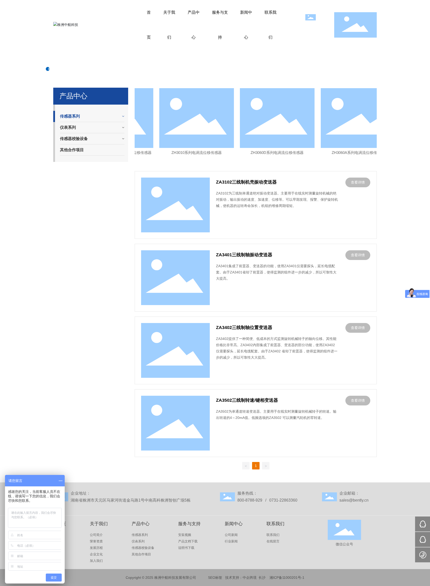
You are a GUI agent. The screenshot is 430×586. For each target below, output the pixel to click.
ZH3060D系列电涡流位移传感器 (272, 152)
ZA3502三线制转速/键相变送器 (247, 400)
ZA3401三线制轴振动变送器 (244, 254)
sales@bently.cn (354, 500)
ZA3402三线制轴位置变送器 (244, 327)
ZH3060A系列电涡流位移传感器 (353, 152)
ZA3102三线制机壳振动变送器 (246, 182)
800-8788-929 (250, 500)
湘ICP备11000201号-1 (286, 578)
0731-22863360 (282, 500)
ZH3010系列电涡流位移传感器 (191, 152)
